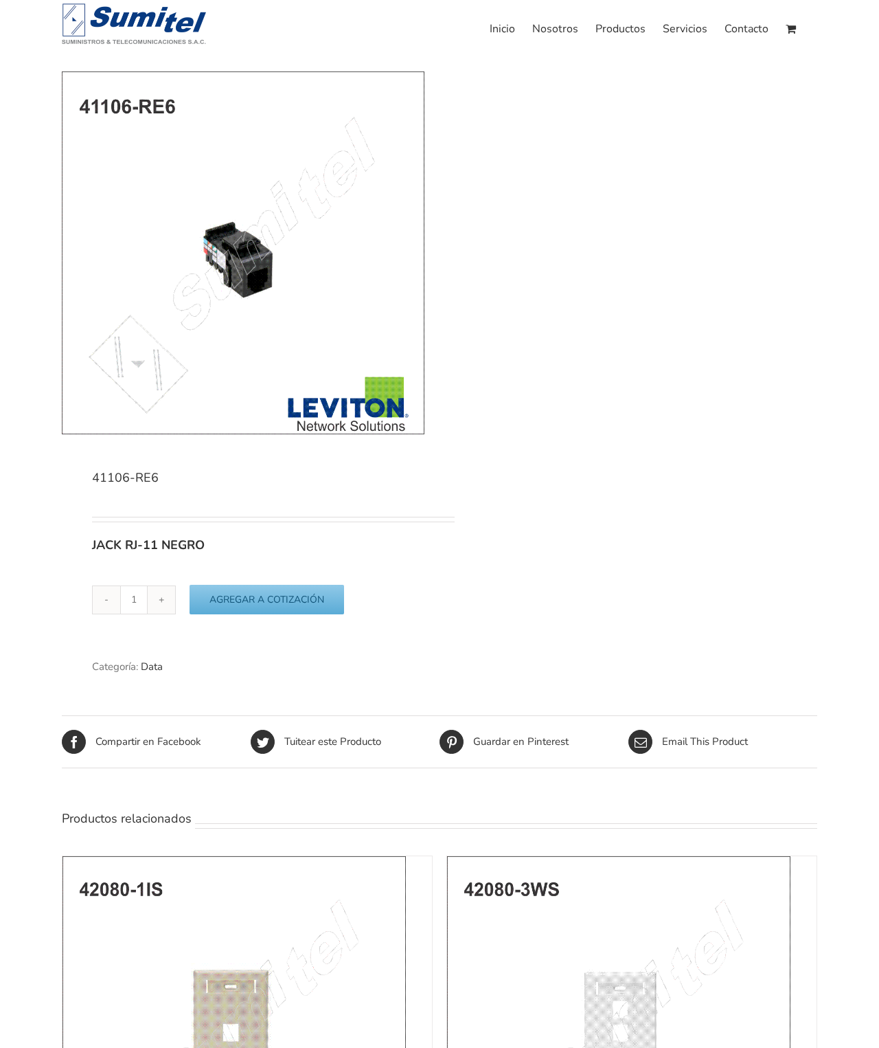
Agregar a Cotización (266, 599)
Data (152, 666)
